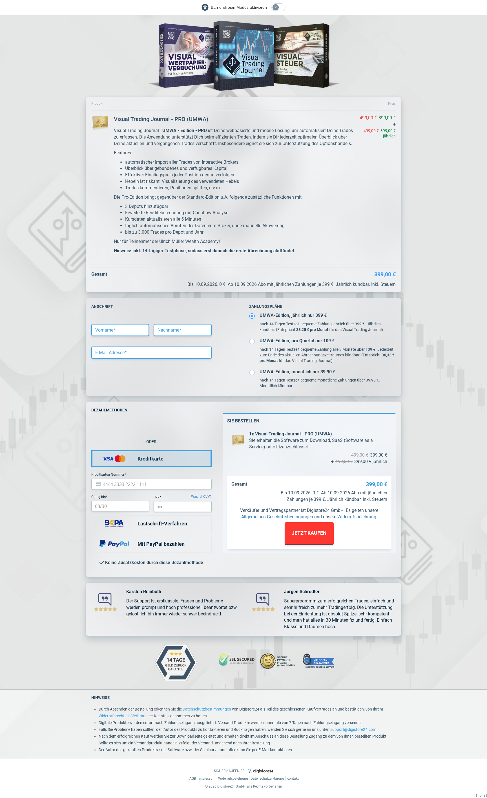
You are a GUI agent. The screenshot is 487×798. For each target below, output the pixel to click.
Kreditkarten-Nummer (108, 475)
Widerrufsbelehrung (356, 516)
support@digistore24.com (353, 729)
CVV (157, 497)
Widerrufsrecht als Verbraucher (126, 716)
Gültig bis (99, 497)
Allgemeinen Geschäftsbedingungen (277, 516)
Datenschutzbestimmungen (207, 709)
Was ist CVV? (201, 497)
